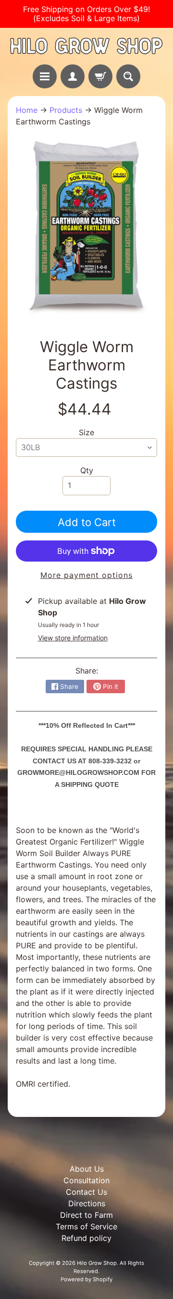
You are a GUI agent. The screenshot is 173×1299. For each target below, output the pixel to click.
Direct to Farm (86, 1215)
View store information (73, 638)
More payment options (86, 575)
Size (86, 432)
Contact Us (86, 1192)
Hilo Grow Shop (97, 1263)
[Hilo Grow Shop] (86, 46)
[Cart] (100, 76)
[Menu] (45, 76)
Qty (86, 470)
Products (65, 110)
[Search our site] (128, 76)
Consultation (86, 1180)
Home (26, 110)
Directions (86, 1203)
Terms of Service (86, 1226)
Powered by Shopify (86, 1279)
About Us (87, 1169)
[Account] (73, 76)
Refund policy (86, 1238)
